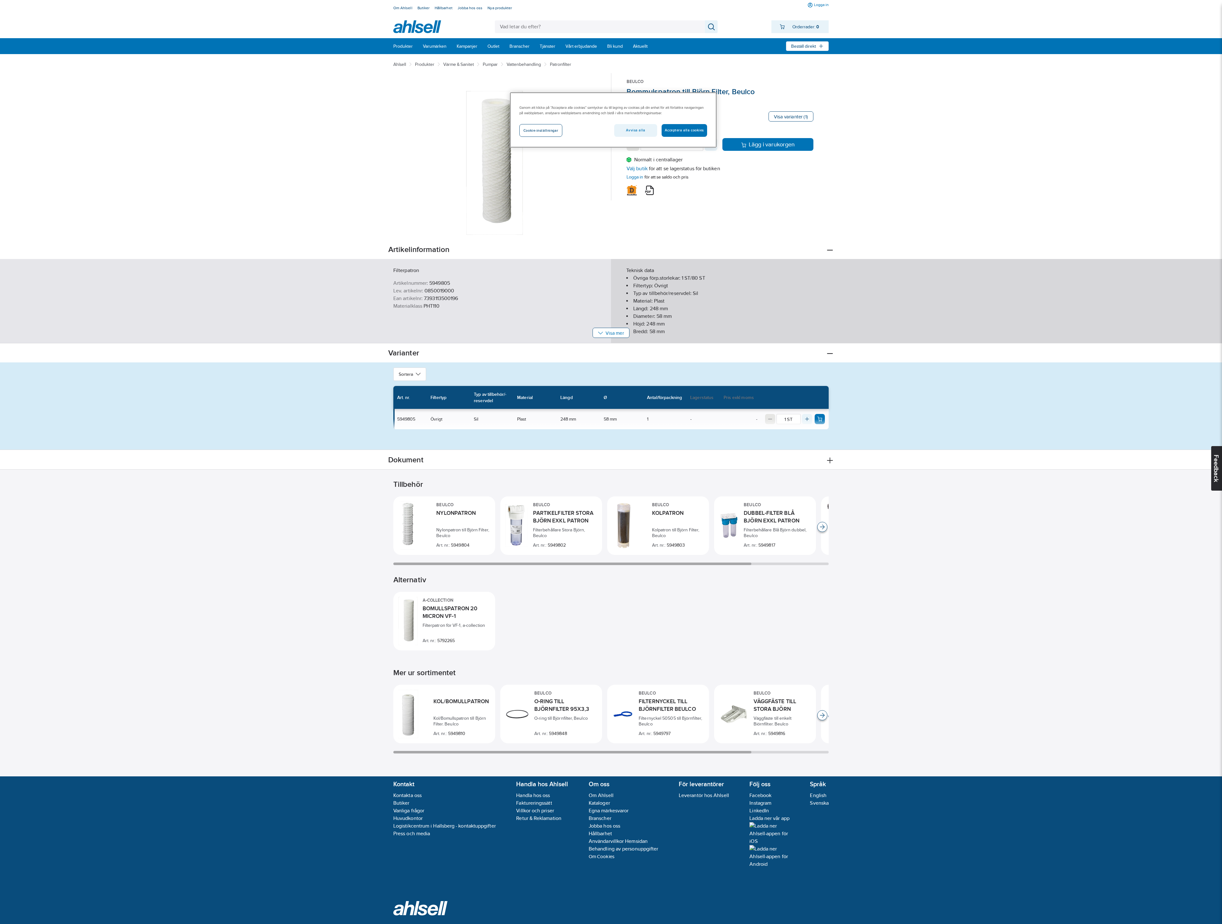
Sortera (406, 374)
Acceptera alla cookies (684, 130)
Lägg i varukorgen (772, 144)
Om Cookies (602, 856)
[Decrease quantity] (770, 419)
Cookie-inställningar (540, 130)
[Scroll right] (822, 527)
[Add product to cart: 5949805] (820, 419)
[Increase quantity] (807, 419)
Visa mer (615, 333)
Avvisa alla (635, 130)
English (818, 795)
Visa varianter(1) (791, 116)
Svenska (819, 803)
